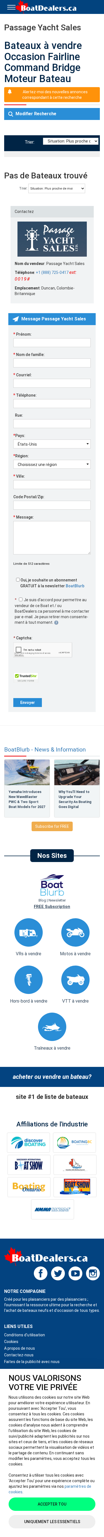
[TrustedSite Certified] (25, 677)
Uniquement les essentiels (52, 1521)
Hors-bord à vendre (28, 1001)
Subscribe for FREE (52, 826)
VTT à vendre (75, 1001)
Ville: (19, 476)
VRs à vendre (28, 953)
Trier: (31, 142)
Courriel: (22, 374)
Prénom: (22, 334)
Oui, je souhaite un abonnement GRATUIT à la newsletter (52, 583)
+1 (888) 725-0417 (52, 272)
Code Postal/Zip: (28, 497)
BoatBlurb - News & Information (45, 750)
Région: (21, 455)
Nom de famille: (29, 354)
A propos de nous (19, 1348)
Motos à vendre (75, 953)
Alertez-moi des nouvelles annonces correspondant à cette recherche (55, 95)
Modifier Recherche (35, 113)
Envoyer (27, 702)
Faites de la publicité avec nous (32, 1361)
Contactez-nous (19, 1355)
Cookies (11, 1341)
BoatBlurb (75, 586)
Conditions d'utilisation (24, 1335)
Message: (23, 517)
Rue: (18, 415)
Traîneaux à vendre (52, 1048)
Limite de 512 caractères (31, 564)
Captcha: (22, 638)
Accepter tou (52, 1504)
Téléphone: (25, 395)
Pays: (19, 435)
